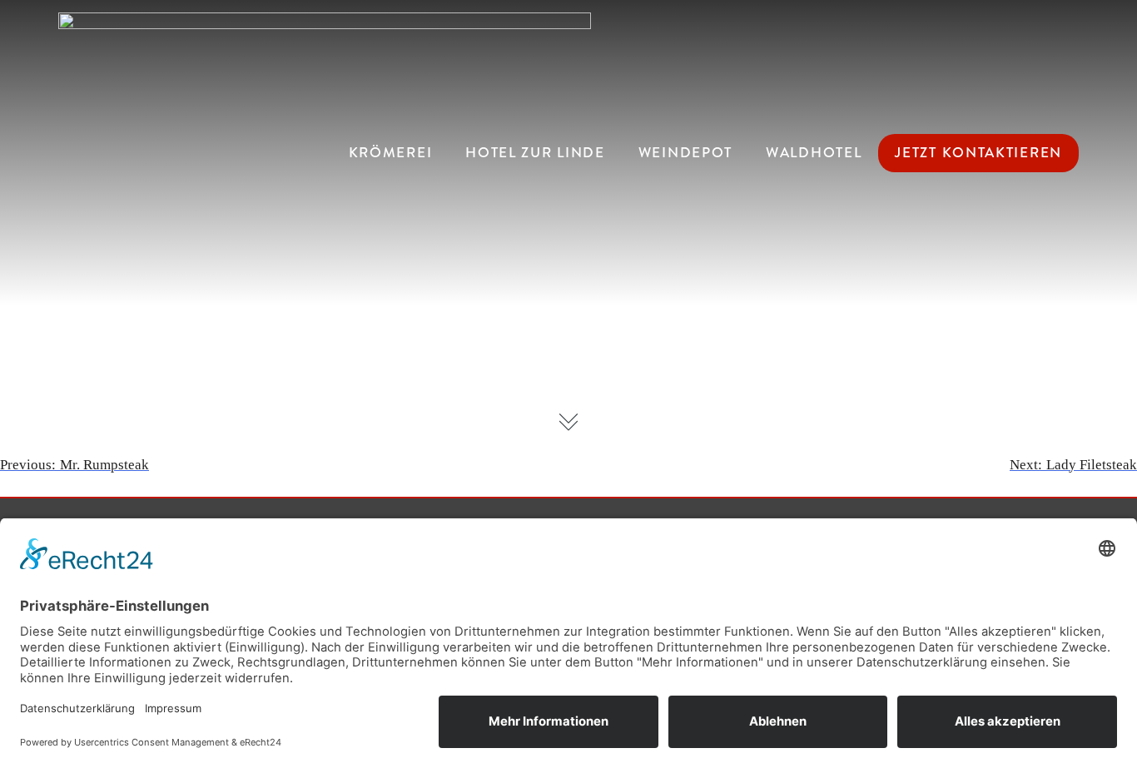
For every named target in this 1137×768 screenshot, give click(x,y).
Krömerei (391, 152)
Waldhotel (813, 152)
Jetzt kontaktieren (978, 152)
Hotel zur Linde (535, 152)
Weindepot (685, 152)
